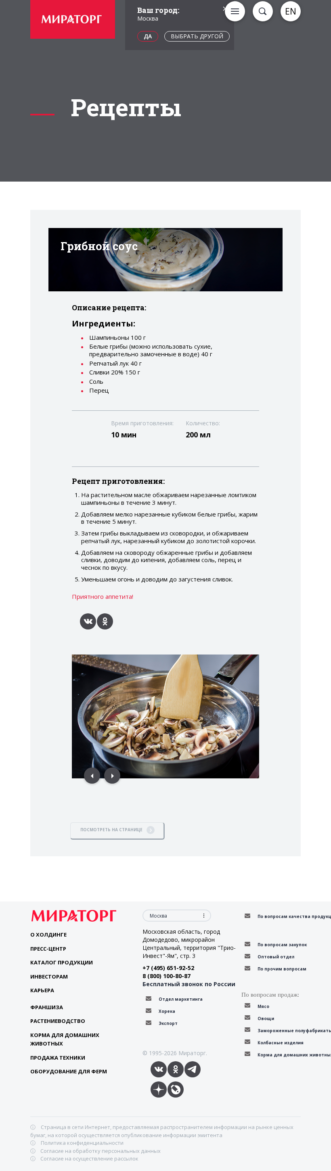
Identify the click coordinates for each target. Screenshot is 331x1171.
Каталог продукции (61, 962)
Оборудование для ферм (68, 1071)
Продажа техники (57, 1057)
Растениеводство (57, 1021)
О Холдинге (48, 934)
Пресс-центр (48, 948)
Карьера (42, 990)
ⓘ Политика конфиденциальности (77, 1142)
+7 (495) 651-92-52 (168, 968)
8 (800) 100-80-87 (166, 976)
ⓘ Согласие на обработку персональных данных (95, 1150)
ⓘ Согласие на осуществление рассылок (84, 1158)
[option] (72, 20)
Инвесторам (49, 976)
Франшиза (46, 1007)
